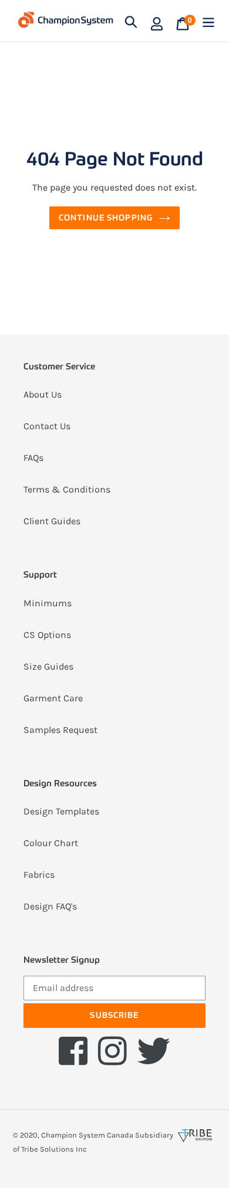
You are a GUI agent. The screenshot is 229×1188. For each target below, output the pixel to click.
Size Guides (48, 666)
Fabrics (39, 874)
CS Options (47, 634)
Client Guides (51, 521)
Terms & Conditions (66, 489)
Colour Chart (50, 842)
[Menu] (208, 21)
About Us (42, 394)
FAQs (33, 457)
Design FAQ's (50, 906)
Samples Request (60, 729)
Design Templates (61, 811)
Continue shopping (106, 217)
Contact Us (46, 426)
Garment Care (53, 698)
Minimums (47, 603)
